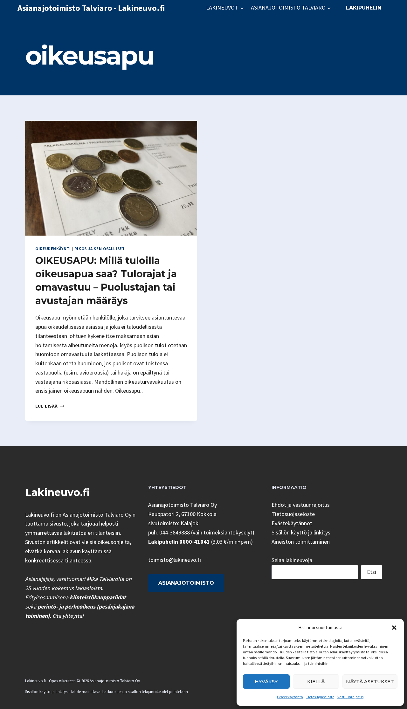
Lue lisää (50, 406)
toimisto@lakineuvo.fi (174, 559)
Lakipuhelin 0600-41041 (179, 541)
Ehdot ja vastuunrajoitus (301, 504)
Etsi (371, 571)
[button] (394, 627)
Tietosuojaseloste (320, 696)
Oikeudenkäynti (53, 248)
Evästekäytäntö (290, 696)
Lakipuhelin (363, 8)
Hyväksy (266, 681)
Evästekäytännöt (292, 523)
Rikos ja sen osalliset (99, 248)
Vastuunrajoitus (350, 696)
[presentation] (111, 178)
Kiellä (316, 681)
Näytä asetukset (370, 681)
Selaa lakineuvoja (292, 560)
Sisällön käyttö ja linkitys (301, 532)
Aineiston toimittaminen (301, 541)
